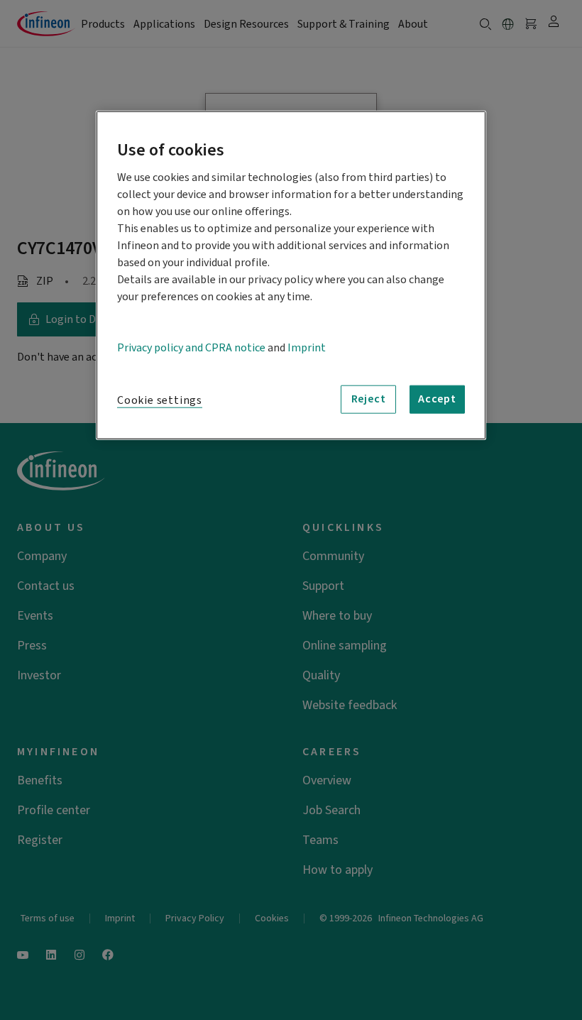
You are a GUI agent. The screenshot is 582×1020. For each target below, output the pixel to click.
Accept (437, 399)
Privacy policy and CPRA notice (191, 347)
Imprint (306, 347)
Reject (368, 399)
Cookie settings (159, 399)
